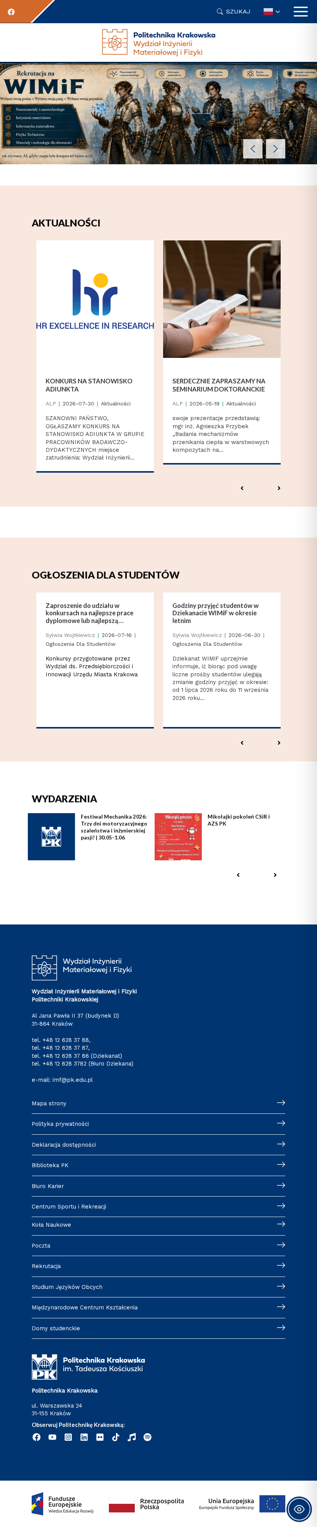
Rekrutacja (46, 1266)
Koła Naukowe (51, 1224)
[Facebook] (11, 12)
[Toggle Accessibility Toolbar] (299, 1509)
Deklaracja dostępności (64, 1144)
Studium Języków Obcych (67, 1287)
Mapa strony (49, 1103)
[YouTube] (52, 1437)
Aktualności (116, 403)
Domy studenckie (56, 1328)
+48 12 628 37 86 (66, 1055)
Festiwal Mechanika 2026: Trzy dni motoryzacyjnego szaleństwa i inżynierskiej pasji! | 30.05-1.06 (114, 826)
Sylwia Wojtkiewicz (70, 635)
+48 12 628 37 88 (66, 1040)
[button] (252, 148)
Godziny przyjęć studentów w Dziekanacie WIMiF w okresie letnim (215, 613)
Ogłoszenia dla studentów (81, 644)
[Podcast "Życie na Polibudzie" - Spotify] (147, 1437)
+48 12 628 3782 (65, 1063)
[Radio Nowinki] (131, 1437)
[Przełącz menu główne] (300, 11)
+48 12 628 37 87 (65, 1047)
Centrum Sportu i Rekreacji (69, 1206)
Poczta (41, 1245)
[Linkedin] (84, 1437)
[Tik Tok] (116, 1437)
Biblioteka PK (50, 1165)
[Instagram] (68, 1437)
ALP (51, 403)
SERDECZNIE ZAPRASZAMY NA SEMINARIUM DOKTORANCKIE (219, 385)
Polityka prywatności (60, 1123)
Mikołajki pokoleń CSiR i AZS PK (239, 820)
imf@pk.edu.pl (73, 1079)
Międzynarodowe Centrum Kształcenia (85, 1307)
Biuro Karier (48, 1186)
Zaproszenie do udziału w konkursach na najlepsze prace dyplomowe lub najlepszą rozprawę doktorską (89, 613)
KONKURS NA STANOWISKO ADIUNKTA (89, 385)
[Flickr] (100, 1437)
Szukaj (238, 11)
